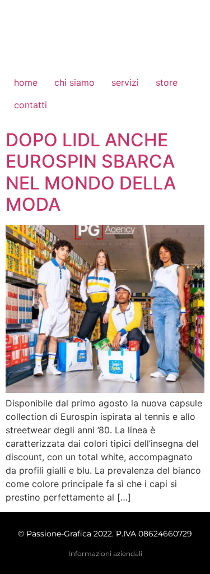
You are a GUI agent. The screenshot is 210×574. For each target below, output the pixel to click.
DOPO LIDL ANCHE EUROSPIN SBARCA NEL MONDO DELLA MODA (91, 172)
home (26, 82)
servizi (125, 82)
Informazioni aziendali (105, 553)
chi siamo (74, 82)
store (167, 82)
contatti (30, 104)
